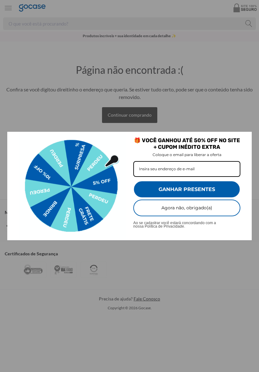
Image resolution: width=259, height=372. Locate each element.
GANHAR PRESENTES (187, 189)
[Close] (244, 139)
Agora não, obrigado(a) (186, 208)
